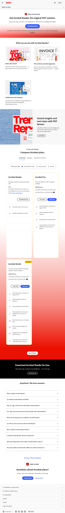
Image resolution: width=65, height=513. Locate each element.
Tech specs (27, 458)
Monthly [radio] (52, 166)
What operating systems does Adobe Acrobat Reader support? (25, 441)
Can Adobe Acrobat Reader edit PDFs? (18, 399)
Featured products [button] (7, 506)
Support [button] (5, 498)
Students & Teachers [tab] (40, 158)
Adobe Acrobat (6, 7)
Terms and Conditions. (18, 193)
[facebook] (16, 511)
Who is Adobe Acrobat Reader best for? (18, 429)
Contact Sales (28, 478)
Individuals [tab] (22, 158)
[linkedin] (25, 511)
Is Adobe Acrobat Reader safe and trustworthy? (20, 435)
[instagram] (19, 511)
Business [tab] (29, 158)
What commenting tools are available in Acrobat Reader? (23, 417)
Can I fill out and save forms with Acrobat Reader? (21, 423)
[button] (54, 2)
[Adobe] (8, 2)
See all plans (32, 353)
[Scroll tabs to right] (63, 158)
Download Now (32, 26)
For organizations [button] (7, 495)
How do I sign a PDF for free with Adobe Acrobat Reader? (23, 405)
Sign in (60, 2)
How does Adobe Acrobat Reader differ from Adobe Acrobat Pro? (25, 447)
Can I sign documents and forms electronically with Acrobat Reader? (26, 411)
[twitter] (22, 511)
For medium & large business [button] (10, 491)
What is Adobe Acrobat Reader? (16, 393)
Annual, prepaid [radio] (42, 166)
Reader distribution (36, 458)
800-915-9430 (39, 478)
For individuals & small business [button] (11, 487)
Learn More (41, 135)
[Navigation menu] (2, 2)
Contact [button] (5, 502)
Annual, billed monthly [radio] (29, 166)
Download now (23, 199)
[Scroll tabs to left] (1, 158)
